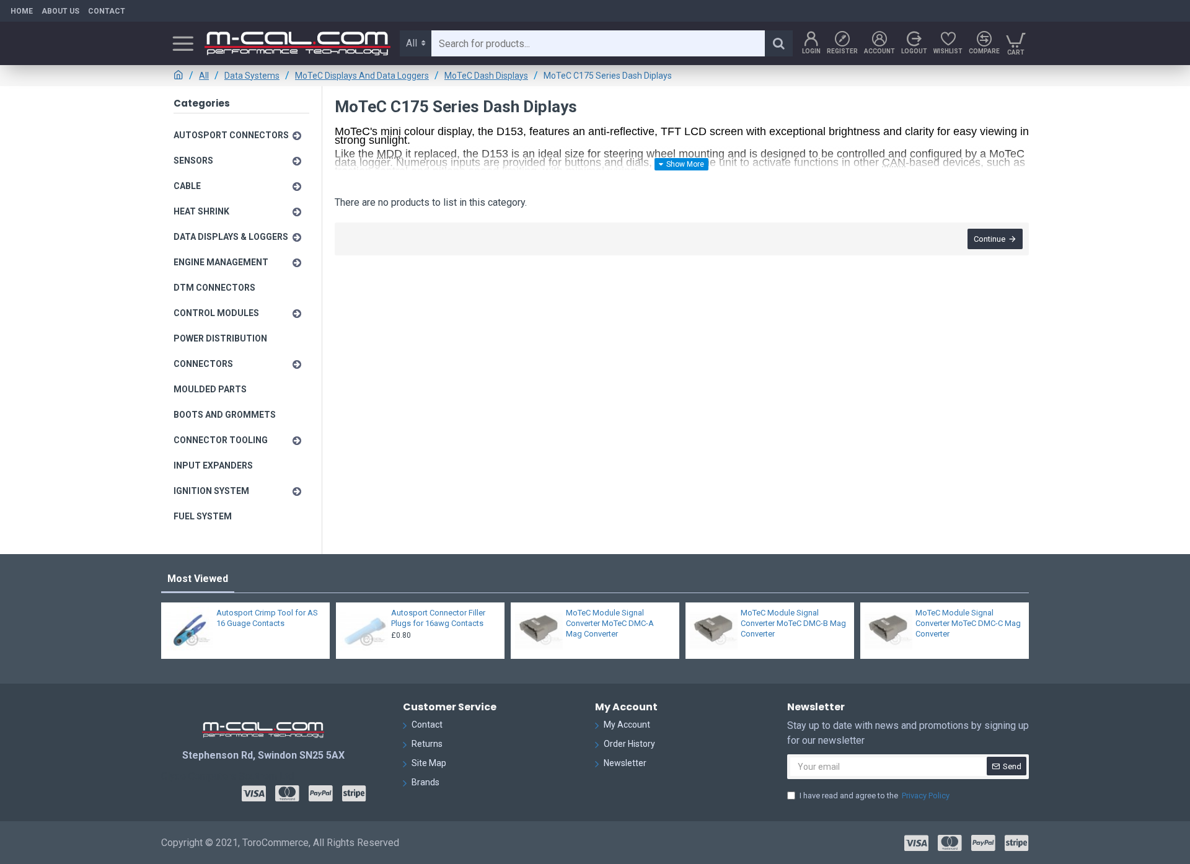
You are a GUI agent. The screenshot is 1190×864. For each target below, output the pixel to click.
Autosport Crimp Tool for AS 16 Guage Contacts (267, 618)
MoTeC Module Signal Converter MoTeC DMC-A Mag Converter (610, 623)
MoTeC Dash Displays (486, 76)
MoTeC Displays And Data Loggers (362, 76)
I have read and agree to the (875, 795)
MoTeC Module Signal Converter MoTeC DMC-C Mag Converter (968, 623)
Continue (989, 239)
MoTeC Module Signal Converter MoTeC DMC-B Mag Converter (793, 623)
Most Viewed (197, 578)
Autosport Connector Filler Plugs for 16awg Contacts (438, 618)
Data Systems (252, 76)
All (204, 76)
